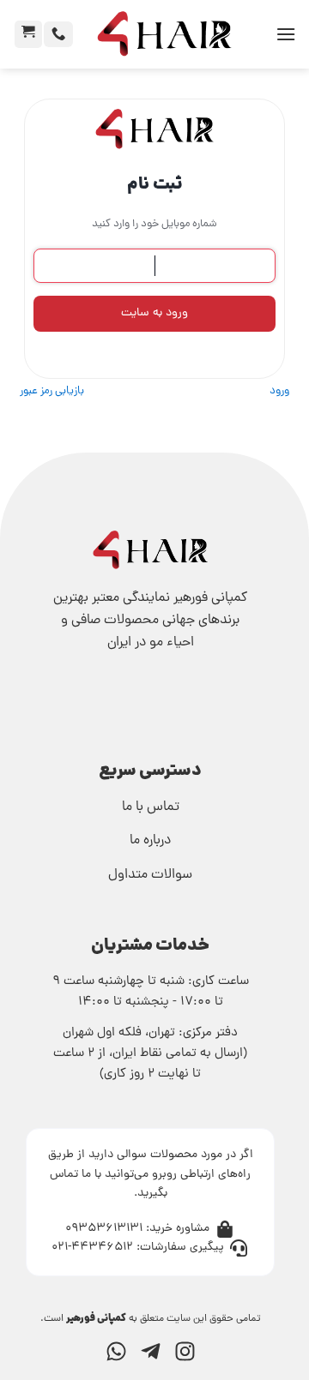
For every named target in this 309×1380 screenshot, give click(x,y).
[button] (286, 34)
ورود (279, 391)
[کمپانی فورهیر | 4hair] (164, 34)
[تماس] (58, 34)
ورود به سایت (155, 313)
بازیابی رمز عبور (52, 391)
